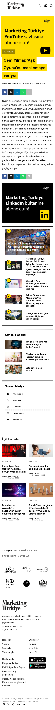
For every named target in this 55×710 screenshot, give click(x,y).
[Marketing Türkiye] (16, 6)
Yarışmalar (9, 550)
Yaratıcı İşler (8, 652)
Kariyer (32, 644)
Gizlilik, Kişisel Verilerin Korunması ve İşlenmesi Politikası (14, 682)
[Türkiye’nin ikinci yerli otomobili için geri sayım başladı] (13, 315)
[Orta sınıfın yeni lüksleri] (13, 369)
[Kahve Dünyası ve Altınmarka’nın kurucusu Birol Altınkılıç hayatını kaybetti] (13, 299)
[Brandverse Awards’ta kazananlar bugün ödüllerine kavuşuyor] (14, 490)
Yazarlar (6, 644)
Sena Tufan (33, 473)
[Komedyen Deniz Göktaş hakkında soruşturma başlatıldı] (14, 450)
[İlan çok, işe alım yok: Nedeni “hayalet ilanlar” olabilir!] (13, 344)
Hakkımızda (8, 659)
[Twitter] (8, 704)
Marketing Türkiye (10, 83)
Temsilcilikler (28, 550)
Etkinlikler (9, 556)
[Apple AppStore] (37, 661)
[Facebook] (3, 704)
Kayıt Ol (33, 652)
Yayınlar (23, 556)
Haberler (8, 52)
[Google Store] (37, 667)
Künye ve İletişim (10, 663)
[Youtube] (18, 704)
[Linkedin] (23, 704)
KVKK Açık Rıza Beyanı (13, 667)
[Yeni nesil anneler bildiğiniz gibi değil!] (41, 450)
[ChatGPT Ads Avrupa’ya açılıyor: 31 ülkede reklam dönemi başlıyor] (13, 283)
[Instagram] (13, 704)
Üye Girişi (33, 648)
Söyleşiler (7, 648)
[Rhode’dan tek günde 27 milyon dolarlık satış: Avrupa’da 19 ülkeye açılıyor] (41, 490)
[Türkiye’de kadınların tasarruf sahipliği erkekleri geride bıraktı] (13, 357)
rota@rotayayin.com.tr (12, 626)
